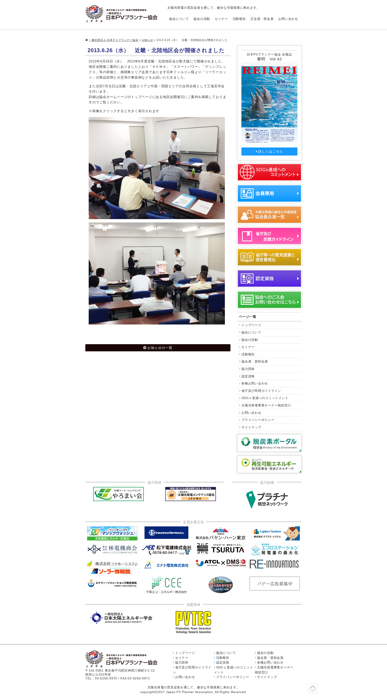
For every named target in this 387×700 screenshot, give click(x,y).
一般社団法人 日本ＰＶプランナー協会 (113, 40)
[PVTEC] (193, 622)
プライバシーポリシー (258, 420)
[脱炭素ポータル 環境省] (269, 443)
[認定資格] (269, 278)
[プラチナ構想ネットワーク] (267, 499)
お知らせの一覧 (159, 348)
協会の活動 (202, 19)
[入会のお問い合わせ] (269, 300)
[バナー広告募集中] (166, 549)
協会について (179, 19)
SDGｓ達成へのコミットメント (264, 398)
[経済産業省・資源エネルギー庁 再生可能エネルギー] (269, 464)
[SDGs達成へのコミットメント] (269, 172)
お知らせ (147, 40)
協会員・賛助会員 (254, 361)
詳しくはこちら (270, 151)
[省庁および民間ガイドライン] (269, 236)
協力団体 (248, 369)
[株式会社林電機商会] (112, 549)
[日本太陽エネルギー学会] (121, 618)
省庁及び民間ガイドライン (261, 391)
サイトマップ (251, 427)
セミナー (221, 19)
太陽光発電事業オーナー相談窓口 (266, 405)
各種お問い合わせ (254, 383)
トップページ (251, 325)
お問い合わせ (288, 19)
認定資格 (248, 376)
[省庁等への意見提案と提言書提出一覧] (269, 257)
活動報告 (239, 19)
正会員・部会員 (261, 19)
